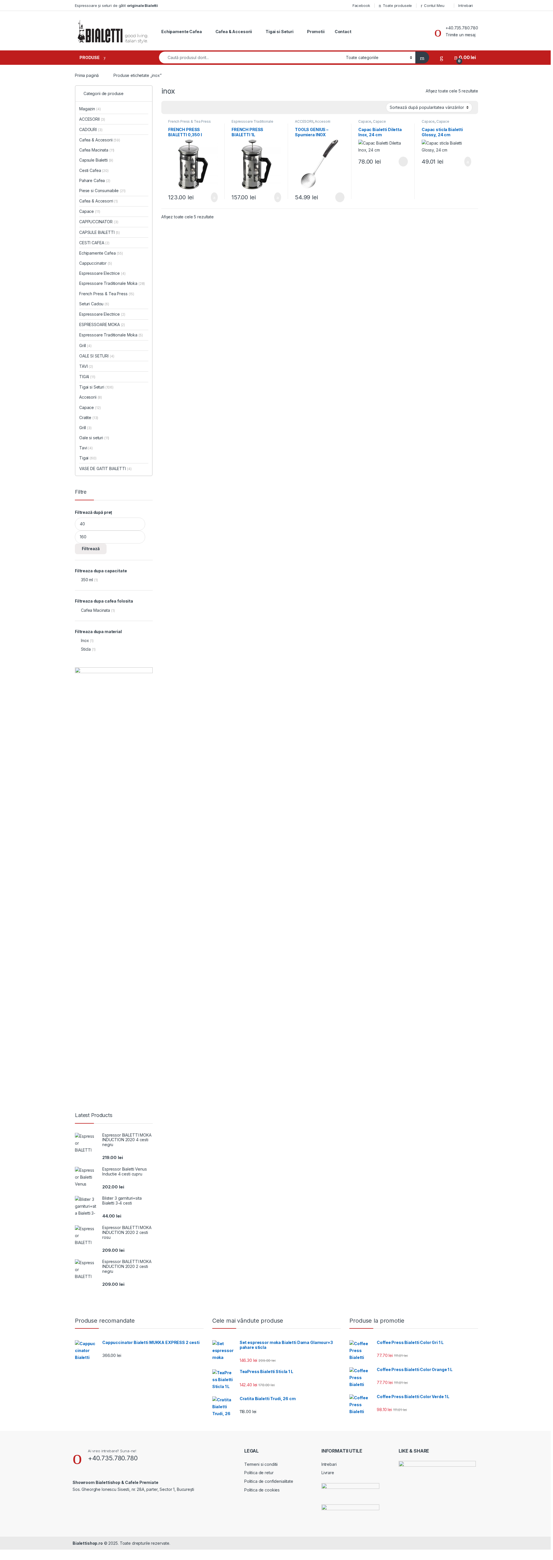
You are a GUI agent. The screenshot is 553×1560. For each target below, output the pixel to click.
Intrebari (465, 5)
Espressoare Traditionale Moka (252, 123)
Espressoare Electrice (102, 273)
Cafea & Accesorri (98, 200)
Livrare (327, 1472)
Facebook (361, 5)
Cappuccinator (95, 263)
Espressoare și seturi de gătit (116, 5)
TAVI (86, 366)
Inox (85, 640)
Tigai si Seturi (279, 31)
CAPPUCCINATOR (98, 221)
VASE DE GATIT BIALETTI (105, 468)
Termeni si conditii (261, 1464)
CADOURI (90, 129)
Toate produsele (397, 5)
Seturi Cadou (94, 303)
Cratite (88, 417)
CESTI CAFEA (94, 242)
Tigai (87, 457)
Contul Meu (434, 5)
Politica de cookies (262, 1489)
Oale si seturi (94, 437)
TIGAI (87, 376)
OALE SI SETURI (96, 355)
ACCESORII (304, 121)
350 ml (87, 579)
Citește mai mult (338, 197)
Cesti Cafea (94, 170)
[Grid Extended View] (177, 107)
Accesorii (322, 121)
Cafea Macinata (96, 149)
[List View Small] (194, 107)
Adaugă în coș (210, 197)
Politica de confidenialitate (268, 1481)
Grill (85, 345)
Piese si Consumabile (102, 190)
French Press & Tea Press (189, 121)
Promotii (316, 31)
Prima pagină (87, 75)
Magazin (90, 108)
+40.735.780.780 (462, 27)
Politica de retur (259, 1472)
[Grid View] (169, 107)
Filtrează (91, 548)
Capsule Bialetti (96, 160)
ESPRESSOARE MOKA (102, 324)
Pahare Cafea (94, 180)
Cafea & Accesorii (233, 31)
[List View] (186, 107)
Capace (364, 121)
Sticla (86, 649)
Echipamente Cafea (181, 31)
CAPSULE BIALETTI (99, 232)
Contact (343, 31)
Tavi (86, 447)
